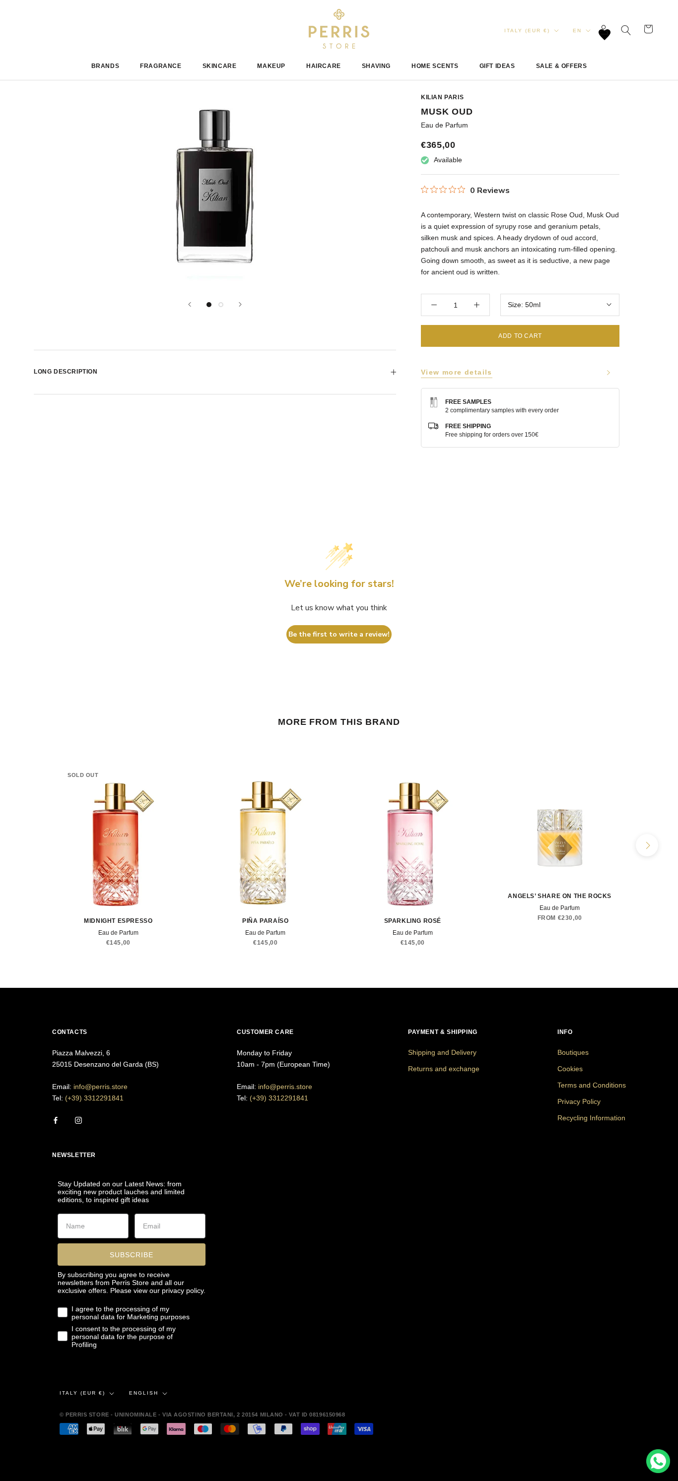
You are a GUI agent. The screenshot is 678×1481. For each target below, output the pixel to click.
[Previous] (189, 304)
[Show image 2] (220, 304)
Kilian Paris (442, 97)
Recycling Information (591, 1118)
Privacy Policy (579, 1101)
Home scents (435, 66)
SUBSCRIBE (131, 1255)
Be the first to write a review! (339, 634)
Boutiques (573, 1052)
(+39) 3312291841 (94, 1098)
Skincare (220, 66)
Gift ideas (497, 66)
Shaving (376, 66)
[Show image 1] (208, 304)
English (143, 1393)
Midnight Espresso (118, 920)
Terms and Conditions (591, 1085)
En (577, 30)
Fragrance (160, 66)
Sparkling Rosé (412, 920)
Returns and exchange (443, 1069)
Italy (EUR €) (527, 30)
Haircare (323, 66)
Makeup (271, 66)
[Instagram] (78, 1119)
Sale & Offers (561, 66)
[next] (647, 845)
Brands (105, 66)
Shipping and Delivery (442, 1052)
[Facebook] (55, 1119)
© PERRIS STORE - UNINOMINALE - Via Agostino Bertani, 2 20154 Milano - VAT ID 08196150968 (202, 1414)
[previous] (31, 845)
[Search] (626, 29)
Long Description (66, 371)
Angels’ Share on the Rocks (559, 896)
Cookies (570, 1069)
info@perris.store (100, 1087)
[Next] (240, 304)
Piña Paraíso (265, 920)
